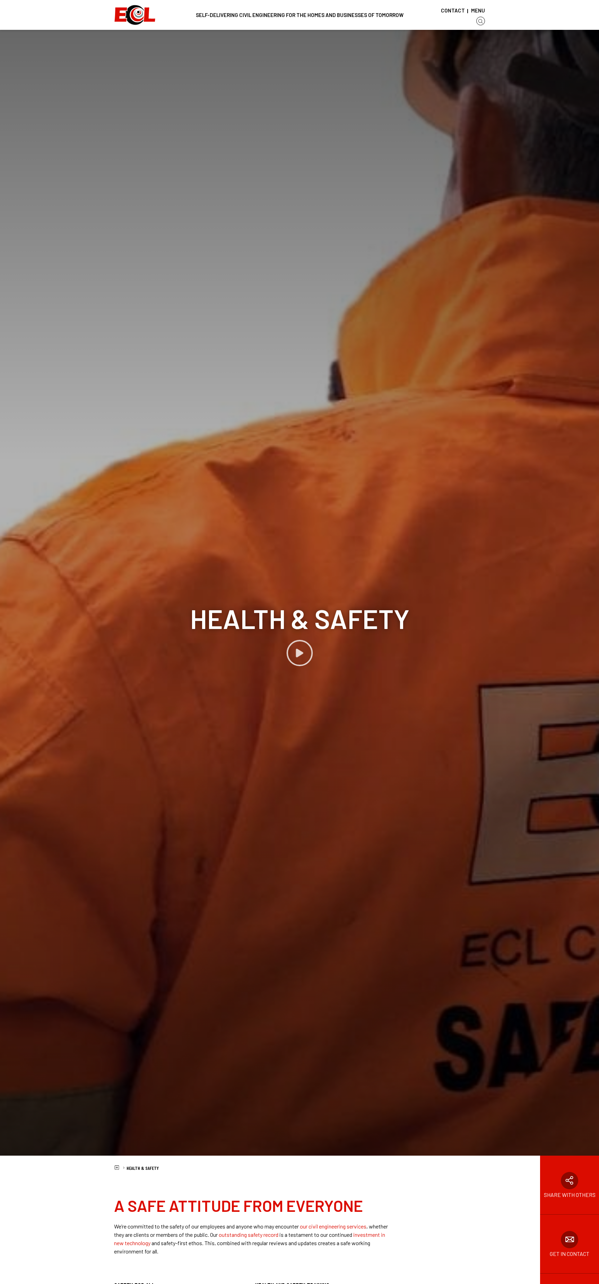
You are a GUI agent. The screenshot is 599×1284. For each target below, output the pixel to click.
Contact (453, 10)
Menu (478, 10)
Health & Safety (143, 1168)
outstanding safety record (248, 1234)
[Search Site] (480, 21)
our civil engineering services (333, 1226)
